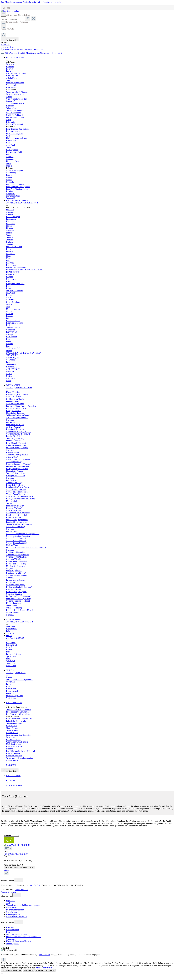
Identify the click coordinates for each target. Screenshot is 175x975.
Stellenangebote (12, 943)
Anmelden (5, 45)
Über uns (10, 927)
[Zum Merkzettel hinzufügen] (8, 848)
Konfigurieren (28, 970)
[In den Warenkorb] (6, 873)
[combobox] (13, 19)
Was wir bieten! (12, 930)
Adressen (29, 49)
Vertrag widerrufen (8, 892)
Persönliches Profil (17, 49)
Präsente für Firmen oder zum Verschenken (23, 936)
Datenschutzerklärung (15, 910)
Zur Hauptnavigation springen (51, 2)
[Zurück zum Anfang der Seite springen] (3, 960)
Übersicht (5, 49)
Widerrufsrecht (12, 907)
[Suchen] (27, 19)
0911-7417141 (35, 885)
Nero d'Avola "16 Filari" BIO (16, 854)
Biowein (9, 932)
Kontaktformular (21, 890)
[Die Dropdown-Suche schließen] (33, 19)
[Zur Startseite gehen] (10, 11)
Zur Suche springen (31, 2)
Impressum (10, 900)
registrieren (9, 47)
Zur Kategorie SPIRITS (15, 672)
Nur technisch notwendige (11, 970)
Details (6, 870)
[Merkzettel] (2, 32)
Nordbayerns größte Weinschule (14, 22)
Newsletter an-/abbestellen (16, 917)
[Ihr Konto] (3, 35)
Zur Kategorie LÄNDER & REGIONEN (23, 203)
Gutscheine (10, 939)
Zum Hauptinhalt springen (12, 2)
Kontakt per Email (13, 914)
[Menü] (3, 14)
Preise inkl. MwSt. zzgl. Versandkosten (19, 867)
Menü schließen (11, 40)
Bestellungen (38, 49)
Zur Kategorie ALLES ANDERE (19, 622)
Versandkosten (44, 954)
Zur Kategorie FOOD (15, 638)
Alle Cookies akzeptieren (45, 970)
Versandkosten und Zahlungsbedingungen (23, 905)
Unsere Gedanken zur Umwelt (18, 941)
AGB (8, 903)
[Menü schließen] (7, 60)
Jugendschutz (11, 912)
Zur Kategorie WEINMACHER (19, 387)
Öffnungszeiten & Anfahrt (16, 934)
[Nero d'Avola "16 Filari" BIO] (87, 847)
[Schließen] (2, 973)
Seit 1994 (5, 8)
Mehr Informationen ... (45, 968)
